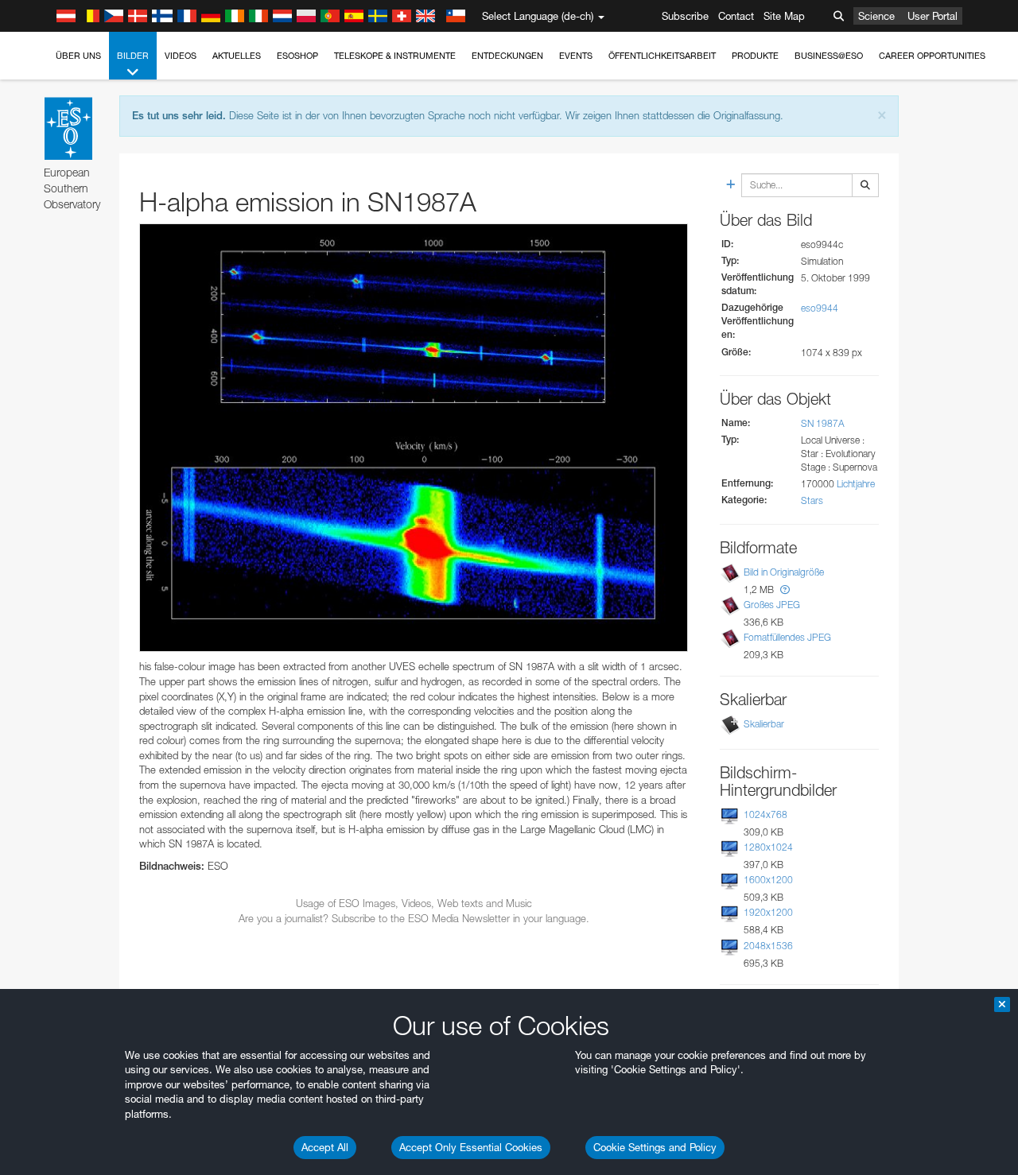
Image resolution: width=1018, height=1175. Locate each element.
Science (876, 16)
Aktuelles (236, 55)
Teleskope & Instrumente (395, 55)
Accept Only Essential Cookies (470, 1147)
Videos (180, 55)
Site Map (784, 16)
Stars (812, 500)
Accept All (324, 1147)
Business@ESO (829, 55)
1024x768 (765, 814)
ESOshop (297, 55)
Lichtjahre (856, 484)
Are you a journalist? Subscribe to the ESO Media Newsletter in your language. (414, 918)
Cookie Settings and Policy (655, 1147)
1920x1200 (768, 912)
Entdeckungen (507, 55)
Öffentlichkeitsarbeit (662, 55)
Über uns (78, 55)
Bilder (133, 55)
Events (576, 55)
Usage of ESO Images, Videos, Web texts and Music (414, 903)
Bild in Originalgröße (784, 572)
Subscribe (685, 16)
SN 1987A (823, 423)
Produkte (755, 55)
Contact (736, 16)
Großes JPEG (772, 605)
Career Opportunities (932, 55)
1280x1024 (768, 847)
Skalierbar (764, 724)
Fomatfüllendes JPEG (787, 637)
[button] (785, 589)
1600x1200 (768, 880)
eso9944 (819, 308)
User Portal (932, 16)
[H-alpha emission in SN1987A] (413, 438)
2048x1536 (768, 946)
